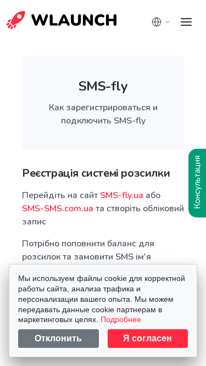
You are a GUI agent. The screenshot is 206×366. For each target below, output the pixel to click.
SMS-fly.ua (121, 195)
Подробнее (121, 319)
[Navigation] (186, 22)
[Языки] (161, 22)
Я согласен (147, 338)
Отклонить (58, 338)
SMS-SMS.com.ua (57, 208)
